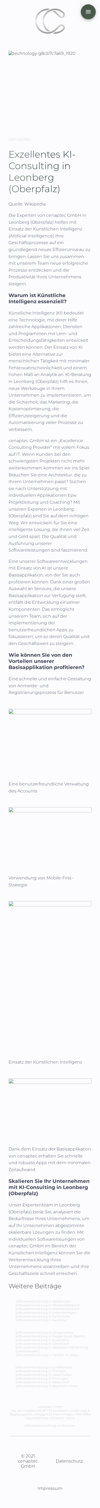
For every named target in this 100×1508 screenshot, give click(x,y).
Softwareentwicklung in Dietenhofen (43, 1375)
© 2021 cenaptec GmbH (28, 1461)
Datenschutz (69, 1461)
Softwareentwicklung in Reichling (41, 1320)
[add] (88, 11)
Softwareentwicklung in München (50, 1425)
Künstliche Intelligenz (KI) (36, 313)
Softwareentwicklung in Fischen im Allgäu (47, 1355)
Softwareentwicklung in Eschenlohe (42, 1316)
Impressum (50, 1488)
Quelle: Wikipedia (27, 204)
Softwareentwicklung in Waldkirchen (43, 1301)
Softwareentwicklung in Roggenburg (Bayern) (50, 1336)
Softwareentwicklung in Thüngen (40, 1371)
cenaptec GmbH (64, 215)
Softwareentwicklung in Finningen (41, 1378)
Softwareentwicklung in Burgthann (42, 1340)
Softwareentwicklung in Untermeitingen (46, 1313)
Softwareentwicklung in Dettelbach (42, 1344)
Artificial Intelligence (31, 235)
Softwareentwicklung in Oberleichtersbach (47, 1305)
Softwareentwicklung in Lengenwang (44, 1332)
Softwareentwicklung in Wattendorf (42, 1382)
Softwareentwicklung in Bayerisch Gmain (46, 1386)
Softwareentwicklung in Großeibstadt (43, 1367)
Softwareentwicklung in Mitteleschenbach (47, 1309)
